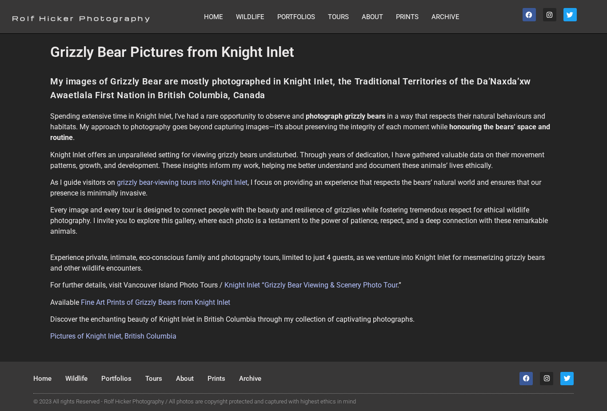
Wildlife (250, 17)
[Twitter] (570, 14)
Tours (338, 17)
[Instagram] (549, 14)
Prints (407, 17)
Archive (445, 17)
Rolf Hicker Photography (81, 18)
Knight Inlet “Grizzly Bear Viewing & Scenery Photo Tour (310, 285)
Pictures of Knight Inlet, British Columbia (113, 336)
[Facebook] (529, 14)
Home (213, 17)
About (372, 17)
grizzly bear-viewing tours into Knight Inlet (182, 182)
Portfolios (296, 17)
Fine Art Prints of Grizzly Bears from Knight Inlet (155, 302)
